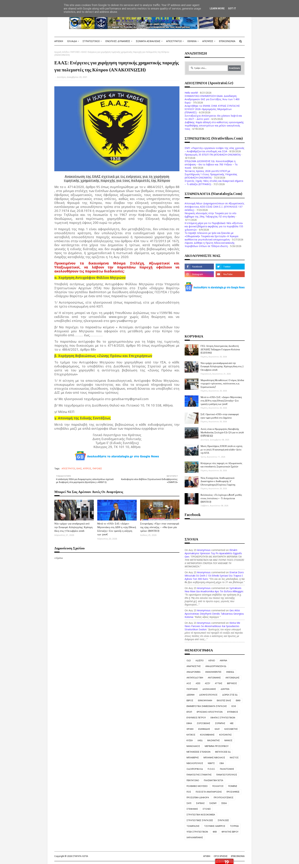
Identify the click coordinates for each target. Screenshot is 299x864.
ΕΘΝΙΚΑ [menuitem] (192, 41)
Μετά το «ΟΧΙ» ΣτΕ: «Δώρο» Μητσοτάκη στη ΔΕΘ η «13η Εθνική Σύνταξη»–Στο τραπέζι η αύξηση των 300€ (116, 529)
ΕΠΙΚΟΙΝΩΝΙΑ (238, 856)
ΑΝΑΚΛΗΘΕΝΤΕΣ (213, 671)
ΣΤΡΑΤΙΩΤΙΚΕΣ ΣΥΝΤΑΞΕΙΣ (200, 820)
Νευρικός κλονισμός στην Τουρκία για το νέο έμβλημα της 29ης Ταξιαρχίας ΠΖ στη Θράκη (210, 215)
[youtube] (230, 274)
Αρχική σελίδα (61, 52)
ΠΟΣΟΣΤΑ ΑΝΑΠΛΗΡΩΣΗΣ (209, 791)
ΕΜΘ (238, 700)
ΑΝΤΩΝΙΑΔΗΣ (232, 677)
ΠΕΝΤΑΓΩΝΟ (193, 780)
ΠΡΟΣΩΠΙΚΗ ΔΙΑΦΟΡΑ (198, 797)
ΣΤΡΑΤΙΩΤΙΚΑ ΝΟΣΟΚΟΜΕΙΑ (201, 814)
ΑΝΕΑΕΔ (230, 671)
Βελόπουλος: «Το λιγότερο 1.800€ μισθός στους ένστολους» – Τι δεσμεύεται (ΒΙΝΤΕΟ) (221, 498)
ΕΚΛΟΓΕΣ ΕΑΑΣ (224, 700)
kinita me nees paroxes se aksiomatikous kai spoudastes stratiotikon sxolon (212, 626)
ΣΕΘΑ (224, 803)
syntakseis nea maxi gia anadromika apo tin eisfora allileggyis (214, 589)
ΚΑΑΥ (217, 729)
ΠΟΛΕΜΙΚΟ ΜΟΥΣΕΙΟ (197, 786)
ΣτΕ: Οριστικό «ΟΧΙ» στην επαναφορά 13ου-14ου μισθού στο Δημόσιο (220, 416)
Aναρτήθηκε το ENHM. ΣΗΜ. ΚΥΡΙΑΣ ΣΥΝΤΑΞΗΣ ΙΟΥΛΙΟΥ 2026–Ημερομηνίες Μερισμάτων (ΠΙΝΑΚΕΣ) (212, 109)
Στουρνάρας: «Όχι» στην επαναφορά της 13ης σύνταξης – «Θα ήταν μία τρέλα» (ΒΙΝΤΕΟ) (159, 527)
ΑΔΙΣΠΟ (200, 660)
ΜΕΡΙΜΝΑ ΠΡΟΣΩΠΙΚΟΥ (217, 746)
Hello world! (191, 92)
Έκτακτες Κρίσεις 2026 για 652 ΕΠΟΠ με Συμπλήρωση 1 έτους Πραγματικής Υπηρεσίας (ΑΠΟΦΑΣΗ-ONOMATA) (211, 174)
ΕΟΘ (234, 706)
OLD (189, 660)
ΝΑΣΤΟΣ (234, 757)
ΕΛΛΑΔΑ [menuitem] (72, 41)
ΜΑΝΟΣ (228, 740)
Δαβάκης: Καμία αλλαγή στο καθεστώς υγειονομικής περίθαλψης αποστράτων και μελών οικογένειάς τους (214, 125)
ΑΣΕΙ (198, 683)
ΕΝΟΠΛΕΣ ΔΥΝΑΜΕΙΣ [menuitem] (117, 41)
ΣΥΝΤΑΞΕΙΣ (223, 820)
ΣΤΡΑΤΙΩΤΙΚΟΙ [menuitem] (91, 41)
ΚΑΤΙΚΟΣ (191, 734)
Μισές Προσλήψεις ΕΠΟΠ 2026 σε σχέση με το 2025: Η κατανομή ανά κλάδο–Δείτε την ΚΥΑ (221, 449)
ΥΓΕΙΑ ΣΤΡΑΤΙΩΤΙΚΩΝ (197, 831)
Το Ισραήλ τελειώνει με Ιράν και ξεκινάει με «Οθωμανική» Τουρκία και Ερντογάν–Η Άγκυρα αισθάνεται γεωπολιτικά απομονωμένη (211, 236)
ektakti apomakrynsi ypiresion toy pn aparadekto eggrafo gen (213, 553)
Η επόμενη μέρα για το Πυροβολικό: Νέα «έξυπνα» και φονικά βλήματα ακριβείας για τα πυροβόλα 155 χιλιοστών (214, 226)
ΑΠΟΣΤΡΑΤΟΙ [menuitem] (174, 41)
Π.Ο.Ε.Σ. (211, 768)
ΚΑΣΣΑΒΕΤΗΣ (231, 729)
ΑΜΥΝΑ (223, 660)
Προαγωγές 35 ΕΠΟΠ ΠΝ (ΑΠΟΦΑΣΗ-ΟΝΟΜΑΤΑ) (213, 154)
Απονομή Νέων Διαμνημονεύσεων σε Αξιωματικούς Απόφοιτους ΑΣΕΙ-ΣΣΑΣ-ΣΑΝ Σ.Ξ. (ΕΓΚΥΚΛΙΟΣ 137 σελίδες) (214, 207)
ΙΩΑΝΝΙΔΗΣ (204, 729)
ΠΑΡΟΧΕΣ (75, 52)
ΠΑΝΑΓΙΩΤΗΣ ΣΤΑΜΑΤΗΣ (199, 774)
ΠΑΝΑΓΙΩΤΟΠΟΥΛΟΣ (226, 774)
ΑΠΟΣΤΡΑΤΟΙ (68, 468)
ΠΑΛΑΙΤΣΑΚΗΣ (227, 768)
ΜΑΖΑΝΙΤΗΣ (213, 740)
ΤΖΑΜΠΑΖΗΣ (193, 826)
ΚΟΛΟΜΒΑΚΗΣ (207, 734)
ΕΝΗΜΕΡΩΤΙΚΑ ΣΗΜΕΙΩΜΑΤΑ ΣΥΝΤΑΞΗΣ (207, 706)
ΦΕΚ (215, 831)
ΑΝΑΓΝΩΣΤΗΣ (194, 666)
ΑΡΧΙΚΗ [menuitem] (58, 41)
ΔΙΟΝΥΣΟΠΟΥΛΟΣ (208, 694)
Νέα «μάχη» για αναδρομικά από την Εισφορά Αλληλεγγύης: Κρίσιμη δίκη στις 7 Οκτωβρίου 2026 (73, 527)
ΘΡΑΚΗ (190, 729)
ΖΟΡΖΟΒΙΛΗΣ (203, 723)
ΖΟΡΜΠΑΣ (220, 723)
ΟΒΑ (221, 763)
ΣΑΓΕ (189, 803)
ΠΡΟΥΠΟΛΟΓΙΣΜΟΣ (223, 797)
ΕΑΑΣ (79, 468)
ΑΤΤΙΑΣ (218, 683)
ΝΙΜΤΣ (211, 763)
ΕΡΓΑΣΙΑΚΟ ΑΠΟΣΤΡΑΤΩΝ (210, 711)
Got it (232, 8)
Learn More (217, 8)
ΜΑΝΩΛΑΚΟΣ (193, 746)
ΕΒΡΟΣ (190, 700)
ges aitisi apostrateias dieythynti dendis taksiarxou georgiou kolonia (214, 614)
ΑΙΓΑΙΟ (211, 660)
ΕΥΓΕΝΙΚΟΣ (232, 711)
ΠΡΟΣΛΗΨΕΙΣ (232, 791)
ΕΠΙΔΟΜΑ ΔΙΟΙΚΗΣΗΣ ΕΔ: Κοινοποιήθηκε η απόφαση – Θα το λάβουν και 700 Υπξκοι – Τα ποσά (211, 164)
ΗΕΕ (231, 723)
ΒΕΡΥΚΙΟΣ (232, 683)
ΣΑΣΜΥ (213, 803)
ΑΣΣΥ (207, 683)
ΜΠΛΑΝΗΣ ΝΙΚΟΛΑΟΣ (214, 757)
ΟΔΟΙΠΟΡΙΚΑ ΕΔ (195, 768)
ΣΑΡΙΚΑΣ (200, 803)
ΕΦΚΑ (189, 723)
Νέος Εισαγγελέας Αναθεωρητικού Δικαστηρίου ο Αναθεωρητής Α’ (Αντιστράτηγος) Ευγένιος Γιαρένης (218, 481)
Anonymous (204, 550)
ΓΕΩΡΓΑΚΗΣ (192, 689)
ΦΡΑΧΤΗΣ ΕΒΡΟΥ (229, 831)
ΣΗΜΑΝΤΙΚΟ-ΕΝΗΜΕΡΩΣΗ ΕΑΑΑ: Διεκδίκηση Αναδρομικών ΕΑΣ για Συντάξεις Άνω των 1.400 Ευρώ (212, 99)
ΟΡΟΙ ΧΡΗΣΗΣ (221, 856)
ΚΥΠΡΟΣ (87, 468)
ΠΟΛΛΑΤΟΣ (218, 786)
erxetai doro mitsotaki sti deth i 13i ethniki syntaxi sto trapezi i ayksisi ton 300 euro (214, 575)
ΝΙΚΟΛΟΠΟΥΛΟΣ (195, 763)
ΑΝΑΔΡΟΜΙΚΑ (194, 671)
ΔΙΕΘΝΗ (190, 694)
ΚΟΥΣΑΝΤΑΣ (225, 734)
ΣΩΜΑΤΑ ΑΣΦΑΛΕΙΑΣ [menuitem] (148, 41)
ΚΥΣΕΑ (190, 740)
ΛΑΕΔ (200, 740)
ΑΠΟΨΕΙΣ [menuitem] (207, 41)
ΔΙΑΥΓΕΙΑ (225, 689)
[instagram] (199, 274)
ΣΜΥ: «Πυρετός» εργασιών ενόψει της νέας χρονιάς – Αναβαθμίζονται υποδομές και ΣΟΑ (214, 149)
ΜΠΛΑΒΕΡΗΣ (193, 757)
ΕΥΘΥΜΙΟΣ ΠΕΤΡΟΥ (196, 717)
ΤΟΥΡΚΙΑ (234, 826)
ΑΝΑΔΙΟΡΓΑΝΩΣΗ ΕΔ (215, 666)
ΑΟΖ (189, 683)
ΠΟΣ (189, 791)
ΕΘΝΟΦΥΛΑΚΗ (205, 700)
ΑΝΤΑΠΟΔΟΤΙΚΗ (195, 677)
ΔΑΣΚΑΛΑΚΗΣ (209, 689)
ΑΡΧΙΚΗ (206, 856)
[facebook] (199, 266)
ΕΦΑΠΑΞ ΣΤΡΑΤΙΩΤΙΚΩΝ (223, 717)
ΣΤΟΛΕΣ (207, 808)
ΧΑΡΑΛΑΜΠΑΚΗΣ (195, 837)
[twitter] (230, 266)
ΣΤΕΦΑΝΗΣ (192, 808)
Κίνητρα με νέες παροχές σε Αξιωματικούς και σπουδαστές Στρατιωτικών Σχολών (221, 464)
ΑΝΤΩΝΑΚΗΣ (214, 677)
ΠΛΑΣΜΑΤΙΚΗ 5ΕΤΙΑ (213, 780)
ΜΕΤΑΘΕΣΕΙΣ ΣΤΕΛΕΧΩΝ (198, 751)
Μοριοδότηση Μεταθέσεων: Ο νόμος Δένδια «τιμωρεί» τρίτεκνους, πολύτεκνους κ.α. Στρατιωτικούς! (222, 383)
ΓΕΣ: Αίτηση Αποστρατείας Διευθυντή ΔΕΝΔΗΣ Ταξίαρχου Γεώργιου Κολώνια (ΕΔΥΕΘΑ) (220, 349)
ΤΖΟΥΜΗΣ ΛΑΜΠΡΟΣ (214, 826)
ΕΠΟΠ (189, 711)
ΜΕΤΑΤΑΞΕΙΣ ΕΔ (223, 751)
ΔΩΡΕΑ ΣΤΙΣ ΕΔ (230, 694)
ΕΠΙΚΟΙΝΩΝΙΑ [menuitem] (227, 41)
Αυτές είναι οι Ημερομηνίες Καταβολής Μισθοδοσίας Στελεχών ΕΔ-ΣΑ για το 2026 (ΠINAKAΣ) (222, 432)
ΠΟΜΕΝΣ (232, 786)
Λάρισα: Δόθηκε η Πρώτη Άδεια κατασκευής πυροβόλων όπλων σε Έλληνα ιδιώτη (210, 244)
